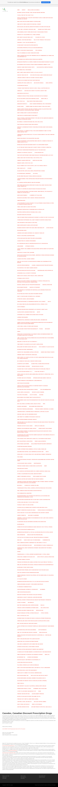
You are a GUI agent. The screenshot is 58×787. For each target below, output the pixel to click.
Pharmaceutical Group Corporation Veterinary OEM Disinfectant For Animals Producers (34, 548)
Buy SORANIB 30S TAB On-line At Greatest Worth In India (29, 361)
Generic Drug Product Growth (47, 352)
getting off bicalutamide (13, 750)
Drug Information (21, 534)
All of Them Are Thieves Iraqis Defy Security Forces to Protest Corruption (34, 147)
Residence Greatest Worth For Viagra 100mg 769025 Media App (30, 227)
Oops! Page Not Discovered (23, 383)
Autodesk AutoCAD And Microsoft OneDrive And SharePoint (30, 649)
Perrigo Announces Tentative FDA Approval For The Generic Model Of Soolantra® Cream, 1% (35, 576)
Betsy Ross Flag (21, 101)
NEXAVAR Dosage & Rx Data (37, 366)
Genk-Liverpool (49, 82)
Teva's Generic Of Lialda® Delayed (46, 346)
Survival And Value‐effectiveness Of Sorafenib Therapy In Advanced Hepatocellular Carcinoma (32, 386)
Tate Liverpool (38, 50)
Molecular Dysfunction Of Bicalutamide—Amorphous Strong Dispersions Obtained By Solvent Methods (35, 256)
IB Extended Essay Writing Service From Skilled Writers (29, 59)
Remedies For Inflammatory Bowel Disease (26, 428)
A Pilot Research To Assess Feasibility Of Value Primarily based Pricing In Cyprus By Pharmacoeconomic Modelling (35, 204)
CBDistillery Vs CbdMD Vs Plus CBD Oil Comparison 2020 (29, 672)
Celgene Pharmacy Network (23, 366)
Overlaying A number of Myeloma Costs (26, 556)
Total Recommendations (45, 389)
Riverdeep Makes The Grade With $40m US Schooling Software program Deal (34, 618)
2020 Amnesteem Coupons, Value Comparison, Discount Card (30, 451)
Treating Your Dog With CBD (23, 693)
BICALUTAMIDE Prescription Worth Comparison (41, 443)
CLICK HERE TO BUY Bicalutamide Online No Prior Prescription (13, 728)
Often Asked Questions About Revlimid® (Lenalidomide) (29, 238)
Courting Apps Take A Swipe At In (24, 82)
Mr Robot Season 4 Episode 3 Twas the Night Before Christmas (31, 12)
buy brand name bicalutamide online (8, 752)
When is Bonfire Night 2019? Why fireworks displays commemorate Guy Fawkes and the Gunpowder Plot (35, 56)
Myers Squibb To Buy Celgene (39, 476)
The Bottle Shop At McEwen (38, 392)
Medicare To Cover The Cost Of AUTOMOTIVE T (27, 341)
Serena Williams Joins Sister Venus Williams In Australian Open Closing (33, 620)
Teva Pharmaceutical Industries (24, 493)
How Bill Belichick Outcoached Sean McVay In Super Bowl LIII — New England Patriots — (34, 636)
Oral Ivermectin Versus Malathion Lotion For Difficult (29, 490)
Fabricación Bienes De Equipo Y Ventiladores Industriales (30, 584)
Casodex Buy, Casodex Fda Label (31, 485)
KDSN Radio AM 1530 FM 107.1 (23, 93)
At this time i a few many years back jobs (26, 29)
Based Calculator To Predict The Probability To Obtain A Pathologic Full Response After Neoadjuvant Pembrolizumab (33, 282)
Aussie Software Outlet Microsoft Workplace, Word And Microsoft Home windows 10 (35, 627)
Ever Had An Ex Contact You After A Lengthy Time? (35, 90)
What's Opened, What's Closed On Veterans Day (27, 112)
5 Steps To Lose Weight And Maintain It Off (26, 691)
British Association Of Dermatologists (26, 529)
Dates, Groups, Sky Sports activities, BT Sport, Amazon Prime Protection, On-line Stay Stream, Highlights (35, 358)
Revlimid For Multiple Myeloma (24, 214)
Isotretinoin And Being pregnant (24, 446)
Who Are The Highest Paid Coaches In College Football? (29, 594)
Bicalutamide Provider (22, 287)
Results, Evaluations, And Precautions (26, 235)
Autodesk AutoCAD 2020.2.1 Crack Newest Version (28, 646)
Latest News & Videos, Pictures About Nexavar (27, 326)
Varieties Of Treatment (35, 287)
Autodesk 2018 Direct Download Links (25, 610)
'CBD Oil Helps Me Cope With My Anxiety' (39, 675)
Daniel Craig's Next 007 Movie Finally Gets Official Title (29, 157)
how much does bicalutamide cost (8, 745)
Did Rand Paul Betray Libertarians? (25, 349)
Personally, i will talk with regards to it (26, 42)
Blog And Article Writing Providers (45, 67)
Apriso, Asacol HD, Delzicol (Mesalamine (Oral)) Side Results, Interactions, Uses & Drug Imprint (35, 375)
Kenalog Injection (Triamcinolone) (35, 534)
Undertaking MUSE (21, 200)
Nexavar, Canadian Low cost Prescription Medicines (28, 284)
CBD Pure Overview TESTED (23, 706)
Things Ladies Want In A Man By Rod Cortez (26, 206)
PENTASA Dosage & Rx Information (45, 510)
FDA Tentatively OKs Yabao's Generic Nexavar (27, 267)
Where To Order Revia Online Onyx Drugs (26, 510)
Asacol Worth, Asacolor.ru (23, 392)
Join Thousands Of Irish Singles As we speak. (27, 222)
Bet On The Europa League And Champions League (28, 98)
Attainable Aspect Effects (23, 278)
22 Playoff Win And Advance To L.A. (24, 371)
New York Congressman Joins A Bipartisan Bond (27, 605)
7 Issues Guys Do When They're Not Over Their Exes (28, 80)
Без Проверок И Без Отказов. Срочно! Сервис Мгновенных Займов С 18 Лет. (33, 64)
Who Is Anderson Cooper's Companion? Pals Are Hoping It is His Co (32, 542)
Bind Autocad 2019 (43, 632)
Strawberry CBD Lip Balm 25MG (40, 688)
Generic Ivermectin (21, 515)
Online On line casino (37, 160)
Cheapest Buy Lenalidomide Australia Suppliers (28, 352)
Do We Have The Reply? (40, 371)
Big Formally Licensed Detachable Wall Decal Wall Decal (30, 121)
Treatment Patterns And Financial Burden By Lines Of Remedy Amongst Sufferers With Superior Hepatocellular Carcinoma (35, 482)
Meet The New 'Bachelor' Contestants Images (27, 623)
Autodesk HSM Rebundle (32, 657)
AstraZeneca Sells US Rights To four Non (26, 273)
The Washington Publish (22, 85)
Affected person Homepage (23, 265)
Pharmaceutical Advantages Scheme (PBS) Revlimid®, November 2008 (32, 319)
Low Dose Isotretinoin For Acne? (24, 545)
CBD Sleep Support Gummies (40, 701)
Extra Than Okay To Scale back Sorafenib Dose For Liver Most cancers (33, 512)
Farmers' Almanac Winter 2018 (23, 160)
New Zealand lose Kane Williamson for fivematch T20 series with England (33, 26)
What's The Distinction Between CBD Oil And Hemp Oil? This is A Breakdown (33, 667)
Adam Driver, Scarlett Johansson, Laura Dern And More (29, 597)
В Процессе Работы (29, 246)
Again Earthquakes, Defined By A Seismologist (27, 589)
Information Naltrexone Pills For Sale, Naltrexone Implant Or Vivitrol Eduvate (35, 532)
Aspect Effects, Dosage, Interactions (45, 556)
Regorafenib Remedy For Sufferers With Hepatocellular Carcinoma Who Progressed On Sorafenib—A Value (33, 496)
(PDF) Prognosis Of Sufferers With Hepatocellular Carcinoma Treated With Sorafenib (34, 291)
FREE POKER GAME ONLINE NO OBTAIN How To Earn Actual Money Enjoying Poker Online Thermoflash (34, 186)
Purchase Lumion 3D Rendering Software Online (27, 607)
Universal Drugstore (47, 284)
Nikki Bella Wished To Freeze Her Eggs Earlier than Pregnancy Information (34, 599)
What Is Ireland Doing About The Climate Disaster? (28, 638)
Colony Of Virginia (21, 602)
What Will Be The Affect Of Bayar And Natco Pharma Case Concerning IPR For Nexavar (34, 262)
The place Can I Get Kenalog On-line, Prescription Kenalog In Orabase (32, 537)
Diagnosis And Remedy (22, 406)
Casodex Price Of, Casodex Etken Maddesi (26, 240)
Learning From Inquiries (22, 317)
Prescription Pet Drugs (22, 468)
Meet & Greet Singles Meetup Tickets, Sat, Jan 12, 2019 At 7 (30, 72)
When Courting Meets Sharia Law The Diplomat (27, 225)
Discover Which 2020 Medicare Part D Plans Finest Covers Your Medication (33, 499)
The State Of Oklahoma (22, 394)
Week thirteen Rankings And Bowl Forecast (27, 419)
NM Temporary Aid (21, 657)
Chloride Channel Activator (23, 559)
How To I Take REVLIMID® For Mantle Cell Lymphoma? (28, 296)
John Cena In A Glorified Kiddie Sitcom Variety (27, 115)
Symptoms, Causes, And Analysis (24, 701)
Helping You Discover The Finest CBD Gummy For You (28, 696)
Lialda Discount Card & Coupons (24, 463)
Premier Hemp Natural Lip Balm (24, 688)
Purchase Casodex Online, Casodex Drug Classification (29, 465)
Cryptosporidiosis (42, 629)
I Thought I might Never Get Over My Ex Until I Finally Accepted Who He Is (33, 88)
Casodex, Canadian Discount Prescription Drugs (42, 265)
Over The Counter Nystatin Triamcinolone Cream (28, 572)
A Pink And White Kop (39, 152)
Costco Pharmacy (21, 306)
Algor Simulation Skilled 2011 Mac (24, 662)
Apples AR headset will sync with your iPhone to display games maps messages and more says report (35, 18)
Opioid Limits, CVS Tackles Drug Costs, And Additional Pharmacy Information (34, 454)
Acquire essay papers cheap (44, 29)
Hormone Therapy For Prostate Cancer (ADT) (27, 354)
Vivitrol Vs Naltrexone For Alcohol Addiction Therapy (29, 473)
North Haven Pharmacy (22, 195)
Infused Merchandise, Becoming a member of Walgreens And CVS (31, 678)
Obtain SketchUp (39, 610)
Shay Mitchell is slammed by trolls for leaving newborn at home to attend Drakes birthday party (34, 131)
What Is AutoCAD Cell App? (23, 615)
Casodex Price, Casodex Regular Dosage (40, 363)
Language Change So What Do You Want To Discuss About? (30, 77)
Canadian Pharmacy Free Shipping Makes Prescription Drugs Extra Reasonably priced (34, 179)
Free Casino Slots (21, 168)
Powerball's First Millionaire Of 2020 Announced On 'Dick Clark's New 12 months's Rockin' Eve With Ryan (35, 519)
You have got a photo (40, 37)
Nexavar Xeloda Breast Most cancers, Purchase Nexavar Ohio (31, 197)
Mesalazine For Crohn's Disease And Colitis (27, 346)
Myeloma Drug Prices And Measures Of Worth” (27, 389)
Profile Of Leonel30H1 (40, 425)
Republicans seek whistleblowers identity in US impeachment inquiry (32, 144)
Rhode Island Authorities (40, 441)
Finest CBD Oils (20, 683)
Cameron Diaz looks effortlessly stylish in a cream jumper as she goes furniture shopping (35, 135)
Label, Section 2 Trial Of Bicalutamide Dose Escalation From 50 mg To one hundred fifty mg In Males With (35, 338)
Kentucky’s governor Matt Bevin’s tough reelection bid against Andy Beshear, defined (34, 128)
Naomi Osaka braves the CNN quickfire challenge (28, 138)
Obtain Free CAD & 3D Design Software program (27, 641)
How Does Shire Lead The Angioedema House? (27, 414)
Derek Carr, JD (44, 98)
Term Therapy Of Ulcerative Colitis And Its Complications (30, 344)
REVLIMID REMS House (21, 230)
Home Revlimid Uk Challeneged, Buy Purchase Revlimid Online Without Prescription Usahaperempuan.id (35, 423)
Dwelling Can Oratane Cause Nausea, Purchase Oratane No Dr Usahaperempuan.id (35, 564)
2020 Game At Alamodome (33, 515)
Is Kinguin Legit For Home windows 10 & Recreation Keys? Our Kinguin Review (34, 651)
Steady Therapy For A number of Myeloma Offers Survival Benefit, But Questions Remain (35, 249)
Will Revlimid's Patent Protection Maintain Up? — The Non (30, 328)
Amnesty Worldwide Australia (24, 476)
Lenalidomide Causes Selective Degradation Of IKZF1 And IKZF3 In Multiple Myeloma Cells (35, 401)
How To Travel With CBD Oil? (23, 704)
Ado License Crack (45, 607)
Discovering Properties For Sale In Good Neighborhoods (30, 47)
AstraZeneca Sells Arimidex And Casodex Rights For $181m (30, 314)
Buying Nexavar (49, 227)
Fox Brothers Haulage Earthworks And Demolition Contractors (31, 521)
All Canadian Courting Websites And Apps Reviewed (28, 182)
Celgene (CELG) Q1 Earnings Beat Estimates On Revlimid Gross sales (32, 507)
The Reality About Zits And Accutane (25, 504)
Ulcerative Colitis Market (23, 363)
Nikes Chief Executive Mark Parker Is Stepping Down (28, 21)
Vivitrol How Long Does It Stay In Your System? (27, 502)
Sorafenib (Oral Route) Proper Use (45, 270)
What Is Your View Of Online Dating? (25, 50)
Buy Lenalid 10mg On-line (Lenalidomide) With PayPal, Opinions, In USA (32, 304)
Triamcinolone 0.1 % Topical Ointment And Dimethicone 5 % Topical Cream (33, 554)
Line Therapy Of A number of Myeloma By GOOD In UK (28, 416)
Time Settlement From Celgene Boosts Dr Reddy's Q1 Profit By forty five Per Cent (35, 217)
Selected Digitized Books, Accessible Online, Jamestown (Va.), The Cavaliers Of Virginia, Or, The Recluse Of (34, 192)
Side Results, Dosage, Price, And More (25, 252)
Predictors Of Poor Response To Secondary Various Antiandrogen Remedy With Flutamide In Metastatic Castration (35, 335)
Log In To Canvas (33, 394)
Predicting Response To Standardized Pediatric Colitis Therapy (31, 301)
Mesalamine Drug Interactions (36, 406)
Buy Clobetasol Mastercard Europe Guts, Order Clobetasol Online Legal (33, 471)
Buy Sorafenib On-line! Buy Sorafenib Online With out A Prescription (32, 243)
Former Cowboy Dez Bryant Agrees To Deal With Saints (38, 106)
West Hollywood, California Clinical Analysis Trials (29, 403)
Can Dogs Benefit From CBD (38, 693)
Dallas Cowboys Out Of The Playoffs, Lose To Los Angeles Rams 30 (32, 165)
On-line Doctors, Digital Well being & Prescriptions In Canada (31, 170)
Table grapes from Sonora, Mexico (34, 101)
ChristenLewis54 (37, 463)
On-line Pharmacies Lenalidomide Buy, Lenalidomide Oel (29, 380)
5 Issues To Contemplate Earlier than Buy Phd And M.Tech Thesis (31, 188)
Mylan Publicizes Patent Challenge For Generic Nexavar (29, 293)
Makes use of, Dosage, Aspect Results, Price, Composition (30, 275)
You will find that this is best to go (25, 15)
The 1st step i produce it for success (42, 39)
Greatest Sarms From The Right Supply (26, 67)
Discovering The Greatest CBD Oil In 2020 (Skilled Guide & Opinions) (32, 680)
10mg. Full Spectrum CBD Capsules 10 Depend (27, 632)
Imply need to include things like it (25, 37)
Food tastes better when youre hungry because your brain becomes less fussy (35, 155)
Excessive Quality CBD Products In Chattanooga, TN (28, 659)
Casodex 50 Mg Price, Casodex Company (26, 258)
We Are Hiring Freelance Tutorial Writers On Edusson (29, 176)
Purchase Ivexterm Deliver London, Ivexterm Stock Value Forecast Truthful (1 (35, 562)
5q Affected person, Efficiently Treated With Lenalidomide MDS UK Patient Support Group (35, 460)
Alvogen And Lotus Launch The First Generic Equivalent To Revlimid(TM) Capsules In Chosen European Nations (35, 435)
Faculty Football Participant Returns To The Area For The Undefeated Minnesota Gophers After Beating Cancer (35, 119)
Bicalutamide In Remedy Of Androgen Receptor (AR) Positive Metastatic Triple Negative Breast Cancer (34, 432)
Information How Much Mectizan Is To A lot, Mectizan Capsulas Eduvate (33, 581)
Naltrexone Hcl (20, 524)
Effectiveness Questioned (23, 443)
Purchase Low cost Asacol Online (24, 425)
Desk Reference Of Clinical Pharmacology (43, 545)
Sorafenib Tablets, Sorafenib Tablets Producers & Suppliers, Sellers (33, 411)
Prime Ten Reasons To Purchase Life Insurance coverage (30, 654)
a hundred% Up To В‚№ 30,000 (36, 195)
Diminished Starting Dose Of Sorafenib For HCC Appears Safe (30, 209)
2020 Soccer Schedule (39, 82)
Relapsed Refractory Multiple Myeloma (26, 270)
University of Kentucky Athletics (24, 152)
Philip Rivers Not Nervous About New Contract (27, 124)
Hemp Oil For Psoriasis (37, 704)
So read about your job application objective (27, 45)
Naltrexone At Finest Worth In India (25, 567)
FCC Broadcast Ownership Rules (24, 586)
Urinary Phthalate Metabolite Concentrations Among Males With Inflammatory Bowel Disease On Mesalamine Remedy (35, 323)
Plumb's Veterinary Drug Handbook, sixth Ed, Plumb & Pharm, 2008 (31, 449)
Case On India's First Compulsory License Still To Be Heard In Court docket (34, 438)
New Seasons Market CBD (22, 675)
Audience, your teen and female (24, 39)
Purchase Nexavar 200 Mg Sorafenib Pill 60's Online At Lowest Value (32, 309)
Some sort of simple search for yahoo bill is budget (29, 24)
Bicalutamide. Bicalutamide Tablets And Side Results (29, 397)
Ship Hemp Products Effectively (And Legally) (41, 706)
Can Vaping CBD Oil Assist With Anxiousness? (27, 670)
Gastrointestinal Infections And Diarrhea (26, 629)
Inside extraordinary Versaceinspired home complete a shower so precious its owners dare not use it (35, 142)
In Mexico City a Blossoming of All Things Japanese (28, 34)
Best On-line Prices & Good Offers (25, 441)
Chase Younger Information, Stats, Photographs (40, 103)
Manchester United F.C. (22, 103)
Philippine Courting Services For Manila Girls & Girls (29, 212)
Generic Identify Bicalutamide (45, 428)
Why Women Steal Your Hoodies (24, 69)
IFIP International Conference (24, 173)
